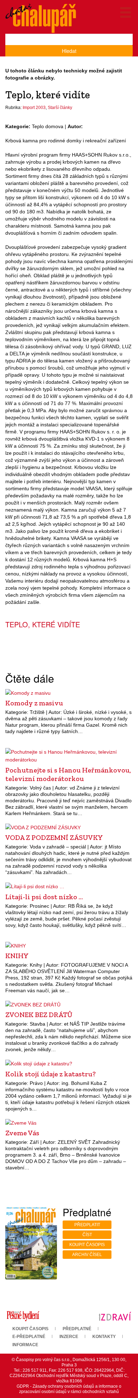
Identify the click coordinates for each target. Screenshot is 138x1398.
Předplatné (77, 1328)
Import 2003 (34, 107)
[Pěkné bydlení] (23, 1316)
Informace (25, 1344)
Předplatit (87, 1224)
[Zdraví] (115, 1316)
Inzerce (68, 1336)
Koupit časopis (87, 1244)
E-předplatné (28, 1336)
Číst (87, 1234)
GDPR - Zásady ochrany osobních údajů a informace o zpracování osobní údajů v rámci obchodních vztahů (69, 1389)
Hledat (69, 50)
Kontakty (104, 1336)
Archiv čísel (87, 1254)
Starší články (60, 107)
